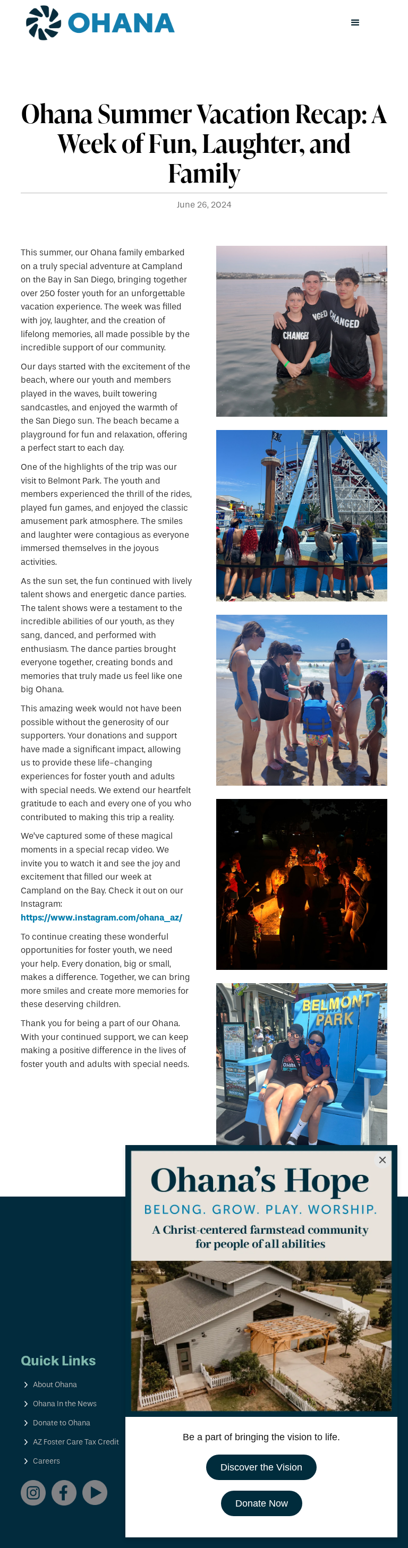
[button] (355, 23)
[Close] (382, 1159)
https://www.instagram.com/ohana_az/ (101, 918)
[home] (100, 22)
